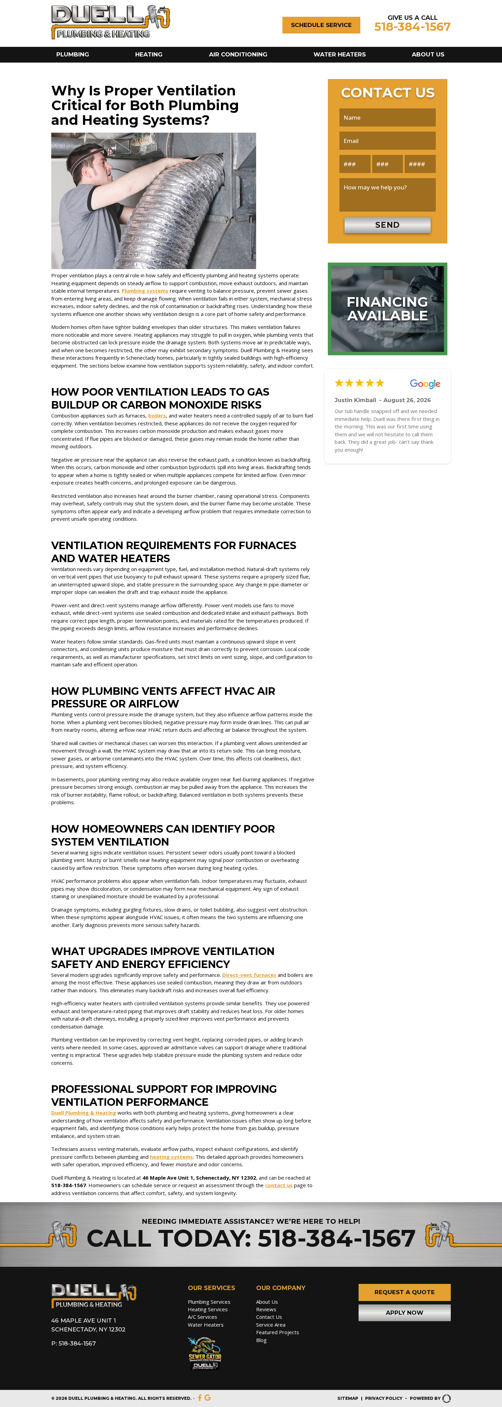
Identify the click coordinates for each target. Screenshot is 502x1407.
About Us (428, 54)
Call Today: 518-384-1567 (251, 1238)
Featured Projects (277, 1332)
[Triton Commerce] (446, 1398)
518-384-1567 (412, 26)
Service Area (270, 1324)
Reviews (266, 1309)
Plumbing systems (145, 290)
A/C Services (202, 1316)
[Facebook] (200, 1398)
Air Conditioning (238, 54)
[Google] (208, 1398)
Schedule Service (321, 25)
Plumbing (72, 54)
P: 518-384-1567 (73, 1343)
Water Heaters (339, 54)
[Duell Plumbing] (94, 1306)
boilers (157, 415)
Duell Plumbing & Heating (83, 1112)
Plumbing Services (209, 1301)
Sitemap (347, 1398)
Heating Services (208, 1309)
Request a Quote (405, 1292)
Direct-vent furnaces (249, 974)
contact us (279, 1185)
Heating (149, 54)
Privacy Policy (383, 1398)
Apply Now (404, 1312)
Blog (261, 1340)
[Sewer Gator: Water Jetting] (217, 1355)
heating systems (171, 1156)
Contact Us (269, 1316)
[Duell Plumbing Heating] (110, 37)
